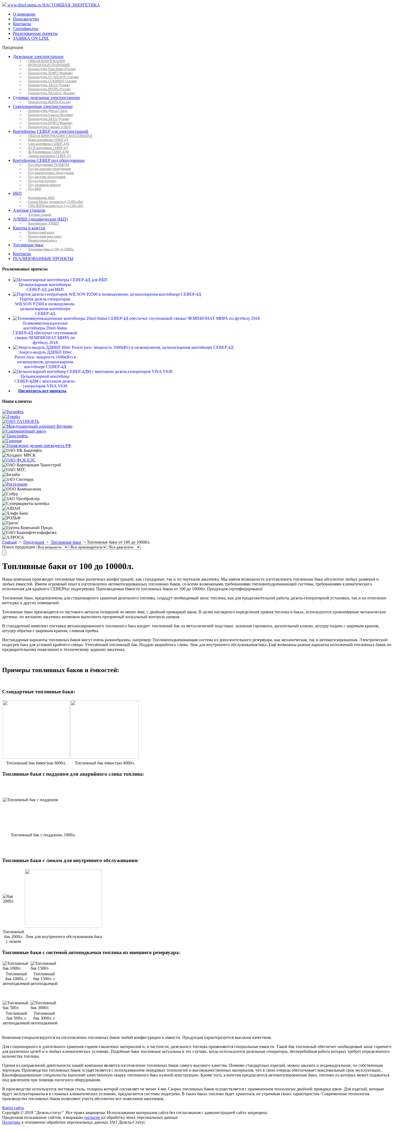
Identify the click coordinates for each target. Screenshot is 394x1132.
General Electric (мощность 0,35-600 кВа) (55, 202)
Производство (26, 19)
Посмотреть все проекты (42, 391)
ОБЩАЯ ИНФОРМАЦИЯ (46, 61)
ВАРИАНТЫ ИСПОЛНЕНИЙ (49, 65)
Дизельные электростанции (38, 56)
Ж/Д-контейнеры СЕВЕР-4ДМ (48, 152)
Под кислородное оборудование (49, 169)
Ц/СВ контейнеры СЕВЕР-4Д (48, 148)
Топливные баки (28, 245)
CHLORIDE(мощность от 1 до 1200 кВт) (55, 206)
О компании (24, 14)
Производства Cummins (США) (49, 127)
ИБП (17, 193)
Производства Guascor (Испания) (50, 115)
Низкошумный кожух (42, 240)
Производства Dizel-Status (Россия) (52, 69)
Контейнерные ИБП (41, 198)
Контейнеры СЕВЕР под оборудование (49, 160)
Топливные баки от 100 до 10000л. (51, 249)
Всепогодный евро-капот (45, 236)
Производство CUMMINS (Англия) (52, 81)
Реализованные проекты (35, 33)
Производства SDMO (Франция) (50, 123)
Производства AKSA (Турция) (48, 119)
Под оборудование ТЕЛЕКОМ (48, 165)
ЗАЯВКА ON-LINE (31, 38)
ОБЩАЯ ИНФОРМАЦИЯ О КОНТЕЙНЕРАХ (60, 136)
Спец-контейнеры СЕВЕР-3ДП (48, 144)
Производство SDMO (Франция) (50, 73)
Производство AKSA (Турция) (49, 85)
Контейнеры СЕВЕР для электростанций (50, 131)
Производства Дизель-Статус (48, 111)
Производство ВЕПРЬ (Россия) (49, 89)
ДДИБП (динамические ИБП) (40, 219)
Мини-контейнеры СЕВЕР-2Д (48, 140)
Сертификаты (25, 28)
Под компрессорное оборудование (51, 173)
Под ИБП (34, 189)
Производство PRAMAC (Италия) (51, 93)
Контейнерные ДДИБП (43, 223)
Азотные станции (29, 210)
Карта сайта (13, 1107)
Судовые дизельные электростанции (46, 97)
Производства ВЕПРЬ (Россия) (49, 102)
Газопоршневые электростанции (43, 106)
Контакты (22, 23)
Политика (11, 1122)
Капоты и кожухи (29, 228)
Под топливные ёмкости (44, 185)
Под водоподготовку (42, 181)
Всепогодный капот (41, 232)
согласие (92, 1117)
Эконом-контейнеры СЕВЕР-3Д (49, 156)
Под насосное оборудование (47, 177)
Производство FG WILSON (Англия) (53, 77)
